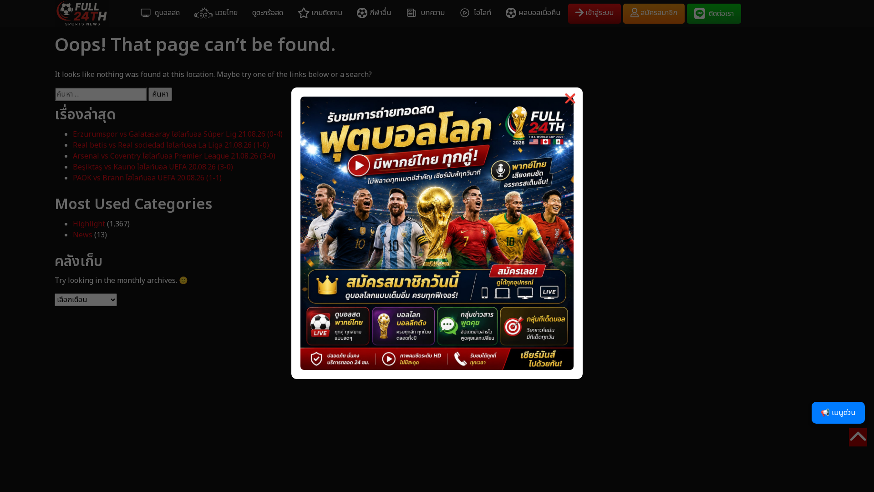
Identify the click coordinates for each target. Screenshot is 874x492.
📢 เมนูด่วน (838, 412)
